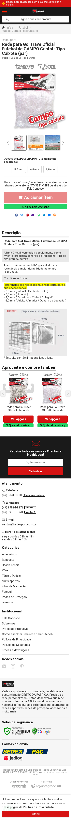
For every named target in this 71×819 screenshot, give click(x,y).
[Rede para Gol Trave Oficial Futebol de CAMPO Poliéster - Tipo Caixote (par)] (18, 400)
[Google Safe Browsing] (41, 731)
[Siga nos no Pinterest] (22, 666)
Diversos (7, 602)
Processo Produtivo (15, 629)
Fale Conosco (35, 188)
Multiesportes (11, 581)
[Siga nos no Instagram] (13, 666)
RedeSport (9, 39)
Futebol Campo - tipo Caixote (20, 30)
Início (10, 27)
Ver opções (18, 419)
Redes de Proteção (14, 597)
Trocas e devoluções (15, 650)
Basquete (8, 560)
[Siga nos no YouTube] (4, 666)
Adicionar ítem (38, 197)
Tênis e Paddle (11, 576)
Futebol (23, 27)
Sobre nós (8, 623)
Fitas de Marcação (14, 586)
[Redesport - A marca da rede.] (38, 11)
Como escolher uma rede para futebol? (27, 634)
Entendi (35, 814)
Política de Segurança (16, 645)
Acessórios (9, 554)
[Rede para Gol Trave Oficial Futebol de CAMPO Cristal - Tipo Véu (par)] (52, 400)
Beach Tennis (10, 565)
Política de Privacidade (16, 639)
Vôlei (5, 570)
